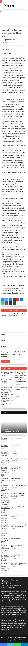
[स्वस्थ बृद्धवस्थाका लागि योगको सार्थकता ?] (5, 518)
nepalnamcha (9, 288)
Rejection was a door (20, 395)
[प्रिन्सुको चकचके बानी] (5, 481)
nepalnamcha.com (9, 39)
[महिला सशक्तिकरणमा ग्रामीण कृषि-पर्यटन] (5, 549)
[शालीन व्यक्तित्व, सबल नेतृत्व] (5, 454)
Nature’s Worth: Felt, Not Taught (6, 380)
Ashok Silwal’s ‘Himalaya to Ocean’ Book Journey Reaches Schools (20, 381)
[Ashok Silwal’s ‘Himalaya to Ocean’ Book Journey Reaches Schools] (21, 374)
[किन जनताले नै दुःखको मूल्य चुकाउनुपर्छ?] (5, 557)
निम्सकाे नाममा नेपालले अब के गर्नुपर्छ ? (11, 431)
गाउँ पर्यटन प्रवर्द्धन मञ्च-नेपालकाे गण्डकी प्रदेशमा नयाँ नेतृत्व (19, 468)
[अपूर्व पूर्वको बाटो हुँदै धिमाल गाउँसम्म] (5, 509)
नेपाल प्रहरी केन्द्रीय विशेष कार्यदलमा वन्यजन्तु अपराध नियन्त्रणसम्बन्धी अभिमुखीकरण (18, 495)
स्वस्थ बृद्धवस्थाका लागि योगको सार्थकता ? (17, 516)
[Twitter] (6, 299)
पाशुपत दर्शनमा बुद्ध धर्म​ (15, 538)
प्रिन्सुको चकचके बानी (15, 479)
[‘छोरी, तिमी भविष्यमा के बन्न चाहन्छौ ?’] (5, 488)
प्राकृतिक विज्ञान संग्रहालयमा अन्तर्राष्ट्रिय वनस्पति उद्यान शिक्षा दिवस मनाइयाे (19, 525)
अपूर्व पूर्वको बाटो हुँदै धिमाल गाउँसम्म (18, 507)
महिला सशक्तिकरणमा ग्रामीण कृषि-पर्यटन (18, 546)
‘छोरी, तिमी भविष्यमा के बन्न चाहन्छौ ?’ (18, 485)
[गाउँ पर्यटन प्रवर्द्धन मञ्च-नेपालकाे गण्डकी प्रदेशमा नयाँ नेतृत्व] (5, 471)
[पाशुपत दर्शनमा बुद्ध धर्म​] (5, 540)
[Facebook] (3, 299)
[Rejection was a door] (21, 390)
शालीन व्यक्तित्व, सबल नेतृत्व (16, 452)
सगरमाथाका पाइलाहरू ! (16, 438)
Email (3, 340)
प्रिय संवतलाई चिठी (15, 445)
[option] (14, 424)
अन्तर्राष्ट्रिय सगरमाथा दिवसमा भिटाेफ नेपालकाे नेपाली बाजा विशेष (18, 564)
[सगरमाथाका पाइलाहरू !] (5, 440)
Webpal (19, 640)
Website (3, 346)
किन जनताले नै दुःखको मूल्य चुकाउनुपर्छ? (16, 556)
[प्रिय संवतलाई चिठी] (5, 447)
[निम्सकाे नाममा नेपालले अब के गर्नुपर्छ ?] (5, 461)
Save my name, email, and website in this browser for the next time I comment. (13, 354)
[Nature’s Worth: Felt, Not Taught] (7, 374)
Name (3, 334)
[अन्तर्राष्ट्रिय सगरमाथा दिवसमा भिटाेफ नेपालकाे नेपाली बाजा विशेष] (5, 568)
